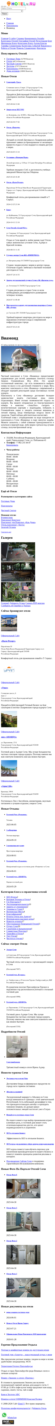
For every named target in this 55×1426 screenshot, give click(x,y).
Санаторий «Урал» (13, 82)
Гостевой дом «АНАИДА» (16, 877)
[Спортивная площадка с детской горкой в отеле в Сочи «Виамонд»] (18, 561)
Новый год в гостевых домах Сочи (20, 1115)
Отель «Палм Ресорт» (15, 182)
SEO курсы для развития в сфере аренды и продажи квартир (30, 1144)
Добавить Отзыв (17, 603)
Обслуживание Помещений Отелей (22, 924)
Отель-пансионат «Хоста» (13, 525)
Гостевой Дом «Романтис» (16, 815)
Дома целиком (12, 71)
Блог (50, 41)
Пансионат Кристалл (10, 520)
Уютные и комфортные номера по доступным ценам (25, 1350)
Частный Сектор (13, 64)
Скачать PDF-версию (35, 603)
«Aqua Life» (6, 786)
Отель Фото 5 (11, 1208)
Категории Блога (25, 43)
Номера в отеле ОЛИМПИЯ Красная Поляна (21, 1399)
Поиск (4, 14)
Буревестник (7, 517)
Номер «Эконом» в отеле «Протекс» (17, 1378)
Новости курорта (14, 921)
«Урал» (4, 688)
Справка (20, 38)
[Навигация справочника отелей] (5, 6)
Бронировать (12, 445)
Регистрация (41, 41)
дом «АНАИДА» (9, 737)
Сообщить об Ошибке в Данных (16, 605)
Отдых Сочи (12, 926)
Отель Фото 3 (11, 1274)
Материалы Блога (9, 43)
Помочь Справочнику (26, 48)
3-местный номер (13, 1062)
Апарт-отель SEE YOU (15, 110)
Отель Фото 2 (11, 1241)
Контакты (41, 48)
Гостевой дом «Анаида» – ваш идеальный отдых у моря (26, 1354)
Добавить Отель (39, 1408)
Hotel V (21, 1404)
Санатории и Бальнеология (18, 929)
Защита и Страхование (16, 907)
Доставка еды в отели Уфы (17, 1078)
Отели (9, 61)
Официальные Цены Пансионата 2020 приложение (26, 1334)
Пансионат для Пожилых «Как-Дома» (18, 522)
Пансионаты (12, 68)
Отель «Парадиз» (13, 127)
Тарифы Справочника (11, 46)
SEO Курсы (11, 897)
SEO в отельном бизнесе (15, 1133)
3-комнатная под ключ (15, 846)
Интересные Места (15, 911)
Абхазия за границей (14, 1092)
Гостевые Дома (13, 59)
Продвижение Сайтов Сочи (19, 1161)
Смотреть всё (6, 532)
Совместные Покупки (16, 931)
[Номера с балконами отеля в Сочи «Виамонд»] (18, 601)
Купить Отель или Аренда (18, 916)
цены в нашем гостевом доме (17, 1312)
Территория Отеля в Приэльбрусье (17, 1366)
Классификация (13, 914)
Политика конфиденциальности (15, 1408)
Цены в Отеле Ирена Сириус (17, 1323)
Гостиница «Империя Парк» (17, 157)
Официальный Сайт (10, 635)
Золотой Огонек (8, 527)
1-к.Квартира (11, 830)
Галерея (5, 603)
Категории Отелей (9, 41)
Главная (10, 23)
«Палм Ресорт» (8, 641)
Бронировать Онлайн (34, 38)
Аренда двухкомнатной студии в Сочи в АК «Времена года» (29, 280)
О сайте (12, 38)
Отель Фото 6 (11, 1175)
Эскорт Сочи (11, 950)
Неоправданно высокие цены (19, 919)
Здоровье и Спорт (14, 909)
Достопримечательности (17, 904)
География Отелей (27, 41)
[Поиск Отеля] (2, 6)
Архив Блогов (40, 43)
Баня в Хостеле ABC (10, 1394)
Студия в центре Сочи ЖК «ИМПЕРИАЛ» (22, 255)
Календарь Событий (31, 46)
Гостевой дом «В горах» (15, 975)
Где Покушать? (13, 902)
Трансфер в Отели (14, 933)
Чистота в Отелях (14, 938)
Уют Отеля (11, 936)
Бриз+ (8, 210)
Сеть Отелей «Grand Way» (16, 228)
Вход (8, 18)
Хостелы (10, 66)
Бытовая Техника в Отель (18, 899)
